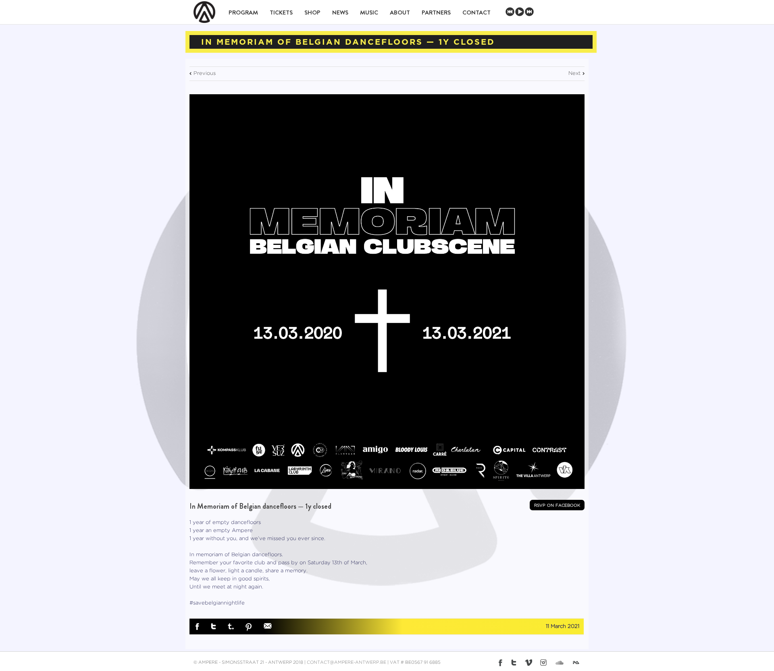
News (340, 12)
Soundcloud (560, 661)
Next (574, 73)
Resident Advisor (578, 664)
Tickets (281, 12)
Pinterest (249, 627)
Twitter (213, 626)
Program (243, 12)
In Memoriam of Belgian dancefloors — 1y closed (260, 506)
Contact (476, 12)
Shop (312, 12)
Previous (205, 73)
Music (369, 12)
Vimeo (528, 662)
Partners (436, 12)
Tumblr (231, 626)
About (400, 12)
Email (268, 626)
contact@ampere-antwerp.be (346, 663)
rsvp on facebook (557, 505)
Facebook (197, 627)
